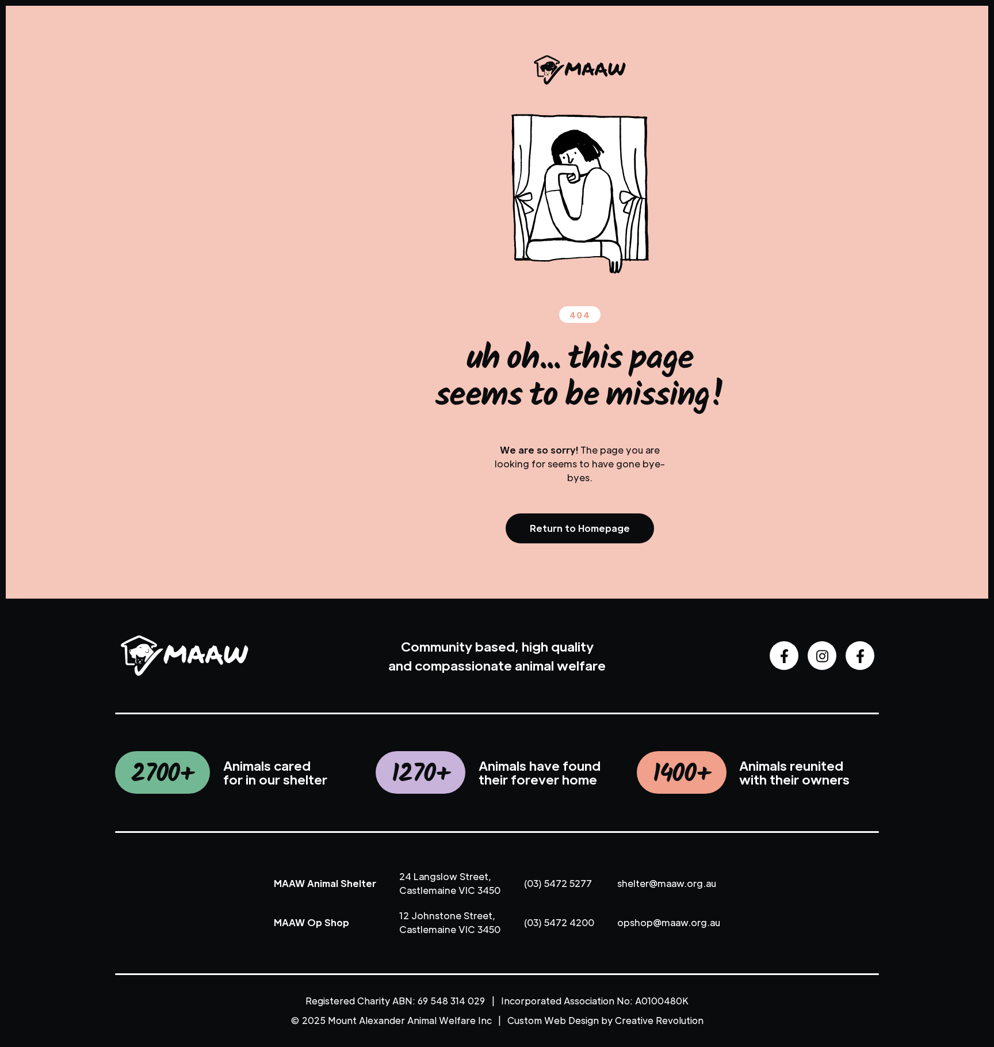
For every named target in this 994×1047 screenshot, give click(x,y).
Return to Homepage (580, 528)
